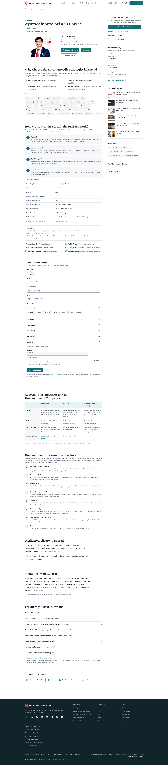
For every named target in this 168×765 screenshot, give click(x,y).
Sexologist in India (78, 708)
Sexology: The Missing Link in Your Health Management (128, 109)
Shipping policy (126, 718)
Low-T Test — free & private (33, 736)
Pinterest (53, 680)
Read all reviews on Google (116, 80)
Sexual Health (129, 152)
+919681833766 (70, 55)
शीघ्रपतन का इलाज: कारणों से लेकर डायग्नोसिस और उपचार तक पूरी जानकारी (128, 94)
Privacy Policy (57, 375)
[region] (63, 201)
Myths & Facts (127, 148)
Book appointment (136, 3)
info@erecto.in (139, 756)
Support (100, 718)
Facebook (41, 680)
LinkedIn (64, 680)
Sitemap (124, 721)
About (94, 3)
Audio (32, 274)
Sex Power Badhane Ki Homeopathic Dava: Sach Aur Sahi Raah (128, 125)
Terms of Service (46, 375)
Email (28, 295)
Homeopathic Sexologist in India (82, 714)
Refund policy (126, 714)
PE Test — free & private (31, 733)
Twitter (30, 680)
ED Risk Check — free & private (33, 739)
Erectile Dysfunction (115, 156)
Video (32, 272)
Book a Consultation (124, 27)
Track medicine (77, 721)
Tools (81, 3)
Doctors (72, 3)
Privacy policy (126, 711)
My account (101, 721)
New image (96, 360)
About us (100, 708)
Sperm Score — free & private (33, 743)
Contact (100, 714)
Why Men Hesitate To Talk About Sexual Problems (127, 132)
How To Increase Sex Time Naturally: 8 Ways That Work (127, 117)
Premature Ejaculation (131, 156)
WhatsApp (85, 50)
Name (28, 278)
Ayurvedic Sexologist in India (81, 711)
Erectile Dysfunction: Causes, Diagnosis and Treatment (127, 101)
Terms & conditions (127, 708)
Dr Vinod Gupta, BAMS (44, 658)
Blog (87, 3)
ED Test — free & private (32, 730)
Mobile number (31, 287)
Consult (62, 3)
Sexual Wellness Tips (116, 152)
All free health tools (30, 746)
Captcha (29, 350)
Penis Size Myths (114, 148)
